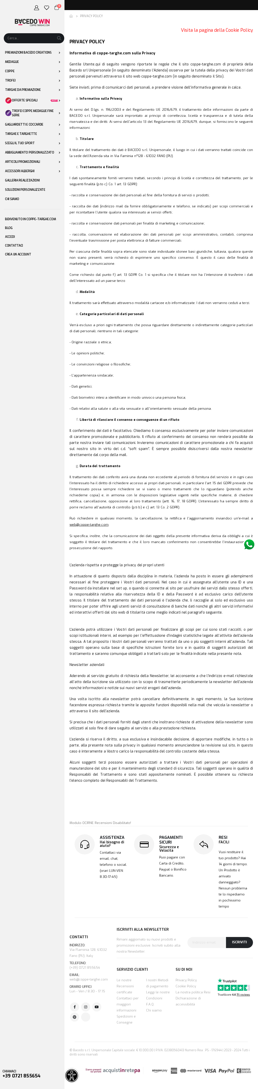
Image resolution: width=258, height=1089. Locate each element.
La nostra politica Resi (193, 992)
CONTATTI (79, 937)
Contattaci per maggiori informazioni (128, 1004)
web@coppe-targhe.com (89, 979)
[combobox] (34, 38)
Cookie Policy (186, 986)
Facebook (74, 1006)
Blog (9, 228)
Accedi (10, 237)
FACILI (224, 842)
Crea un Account (18, 254)
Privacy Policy (186, 980)
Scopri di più (199, 5)
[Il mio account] (37, 8)
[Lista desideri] (47, 8)
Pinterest (74, 1017)
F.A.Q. (150, 1004)
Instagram (85, 1006)
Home (71, 16)
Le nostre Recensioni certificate (125, 986)
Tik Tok (85, 1017)
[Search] (59, 38)
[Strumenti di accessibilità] (71, 1075)
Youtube (96, 1006)
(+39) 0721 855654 (85, 965)
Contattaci (14, 246)
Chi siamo (154, 1010)
